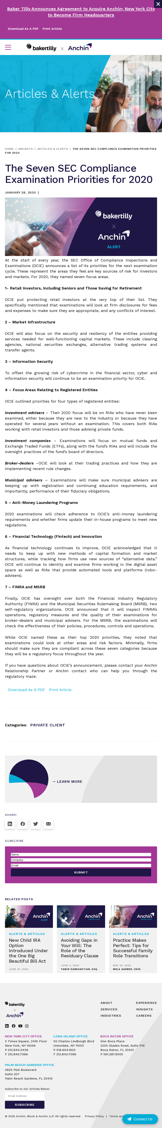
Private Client (47, 725)
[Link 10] (59, 47)
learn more (69, 781)
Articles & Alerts (52, 148)
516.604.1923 (65, 1050)
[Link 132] (35, 824)
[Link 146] (20, 1026)
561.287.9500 (113, 1054)
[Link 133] (48, 824)
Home (9, 148)
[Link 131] (23, 824)
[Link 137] (24, 1009)
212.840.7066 (18, 1054)
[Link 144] (7, 1026)
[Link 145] (14, 1026)
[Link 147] (26, 1026)
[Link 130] (10, 824)
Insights (25, 148)
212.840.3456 (18, 1050)
